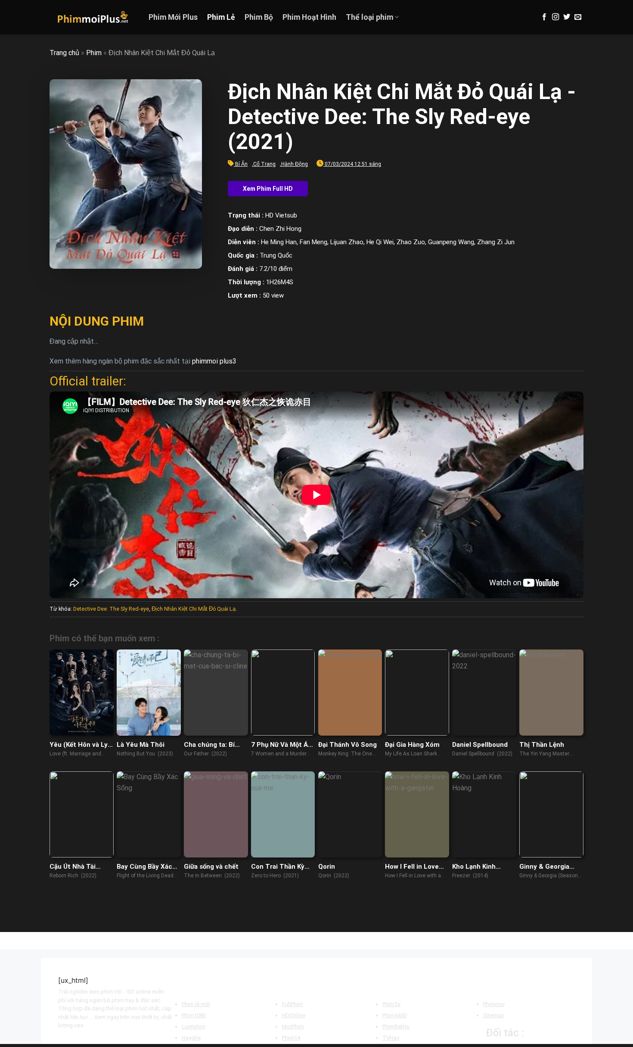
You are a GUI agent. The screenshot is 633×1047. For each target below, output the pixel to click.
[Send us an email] (577, 17)
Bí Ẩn (241, 164)
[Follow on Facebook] (544, 17)
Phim (94, 53)
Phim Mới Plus (173, 17)
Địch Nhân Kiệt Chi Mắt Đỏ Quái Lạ (194, 609)
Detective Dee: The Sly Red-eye (111, 609)
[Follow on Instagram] (555, 17)
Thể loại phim (369, 17)
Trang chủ (64, 53)
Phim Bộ (259, 17)
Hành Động (294, 164)
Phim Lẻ (221, 17)
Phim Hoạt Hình (309, 17)
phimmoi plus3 (214, 361)
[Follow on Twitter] (566, 17)
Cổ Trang (264, 164)
